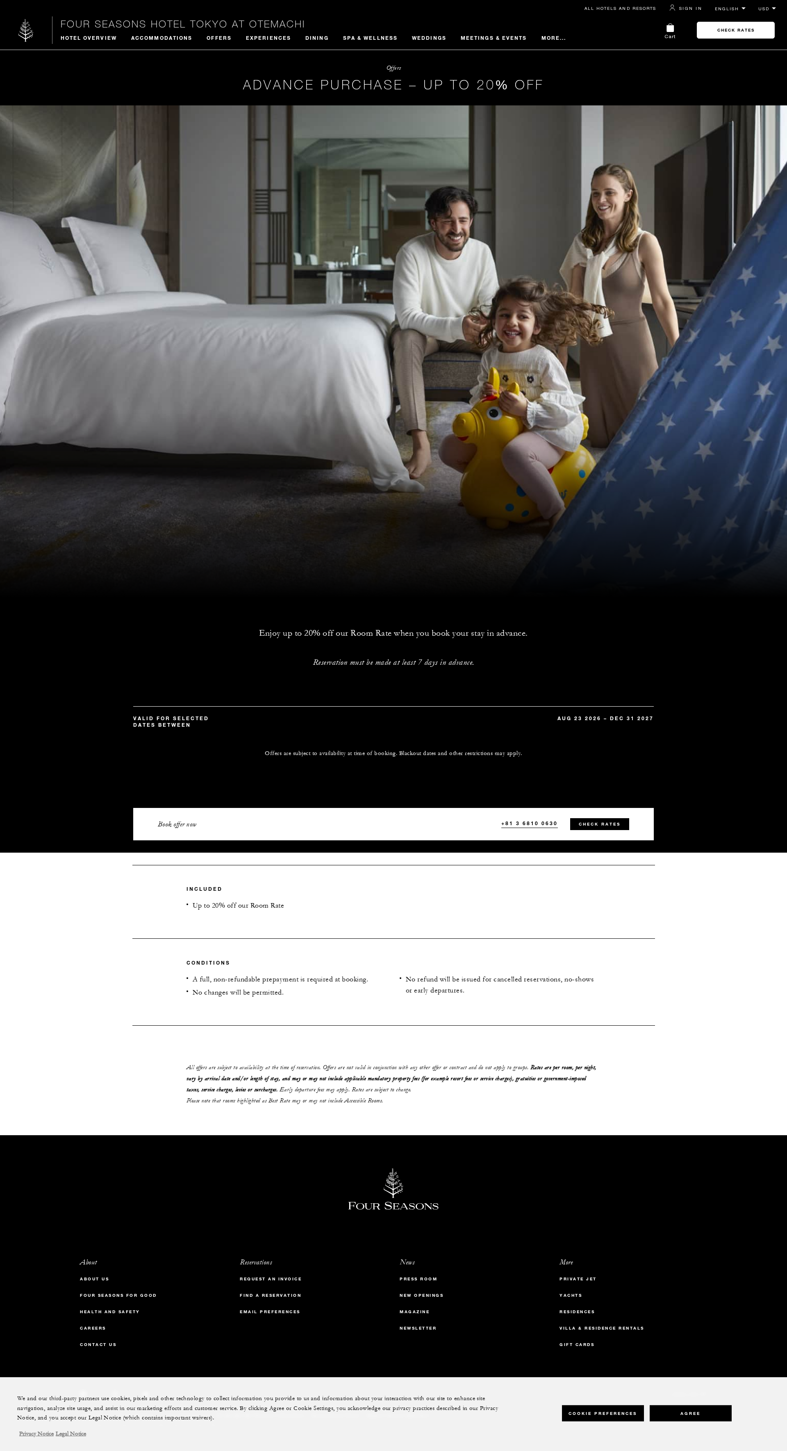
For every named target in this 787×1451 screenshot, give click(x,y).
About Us (94, 1279)
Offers (219, 37)
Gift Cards (577, 1344)
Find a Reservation (270, 1295)
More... (553, 37)
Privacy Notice (36, 1433)
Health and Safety (110, 1311)
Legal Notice (71, 1433)
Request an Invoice (271, 1279)
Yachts (571, 1295)
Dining (317, 37)
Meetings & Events (494, 37)
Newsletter (418, 1328)
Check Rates (736, 30)
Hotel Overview (89, 37)
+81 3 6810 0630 (529, 823)
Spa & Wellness (370, 37)
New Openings (422, 1295)
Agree (690, 1413)
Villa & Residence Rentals (602, 1328)
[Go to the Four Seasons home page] (26, 30)
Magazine (415, 1311)
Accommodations (161, 37)
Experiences (268, 37)
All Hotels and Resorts (620, 8)
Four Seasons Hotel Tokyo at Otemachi (183, 24)
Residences (577, 1311)
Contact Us (98, 1344)
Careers (93, 1328)
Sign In (690, 8)
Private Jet (578, 1279)
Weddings (429, 37)
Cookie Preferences (603, 1413)
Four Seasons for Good (118, 1295)
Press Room (418, 1279)
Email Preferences (270, 1311)
